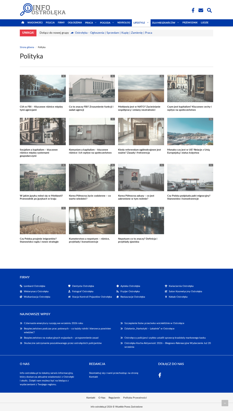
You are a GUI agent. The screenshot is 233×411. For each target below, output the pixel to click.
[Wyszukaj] (209, 10)
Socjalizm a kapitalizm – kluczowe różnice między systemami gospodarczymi (39, 152)
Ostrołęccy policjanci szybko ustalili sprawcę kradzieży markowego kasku (165, 338)
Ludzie (204, 23)
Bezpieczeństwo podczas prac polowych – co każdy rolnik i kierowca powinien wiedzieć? (67, 330)
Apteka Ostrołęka (130, 286)
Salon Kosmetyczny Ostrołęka (185, 291)
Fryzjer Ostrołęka (130, 291)
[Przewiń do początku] (225, 403)
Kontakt (93, 377)
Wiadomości (35, 23)
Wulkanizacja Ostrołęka (37, 297)
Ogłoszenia (75, 23)
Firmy (61, 23)
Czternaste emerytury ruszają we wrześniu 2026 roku (53, 323)
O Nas (101, 397)
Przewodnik (190, 23)
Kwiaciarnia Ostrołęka (181, 286)
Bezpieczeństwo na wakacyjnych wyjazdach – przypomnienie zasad (61, 338)
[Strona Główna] (23, 22)
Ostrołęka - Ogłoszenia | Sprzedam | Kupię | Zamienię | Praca (113, 32)
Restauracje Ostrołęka (132, 297)
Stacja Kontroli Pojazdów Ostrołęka (92, 297)
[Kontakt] (201, 10)
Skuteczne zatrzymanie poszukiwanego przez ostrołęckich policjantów (63, 343)
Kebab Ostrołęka (178, 297)
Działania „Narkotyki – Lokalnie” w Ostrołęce (149, 328)
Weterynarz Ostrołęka (36, 291)
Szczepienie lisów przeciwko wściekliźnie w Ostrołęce (154, 323)
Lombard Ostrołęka (34, 286)
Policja (50, 23)
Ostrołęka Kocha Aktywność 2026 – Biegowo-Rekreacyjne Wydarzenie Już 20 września (167, 345)
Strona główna (27, 47)
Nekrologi (123, 23)
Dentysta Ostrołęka (83, 286)
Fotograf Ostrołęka (82, 291)
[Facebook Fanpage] (192, 10)
